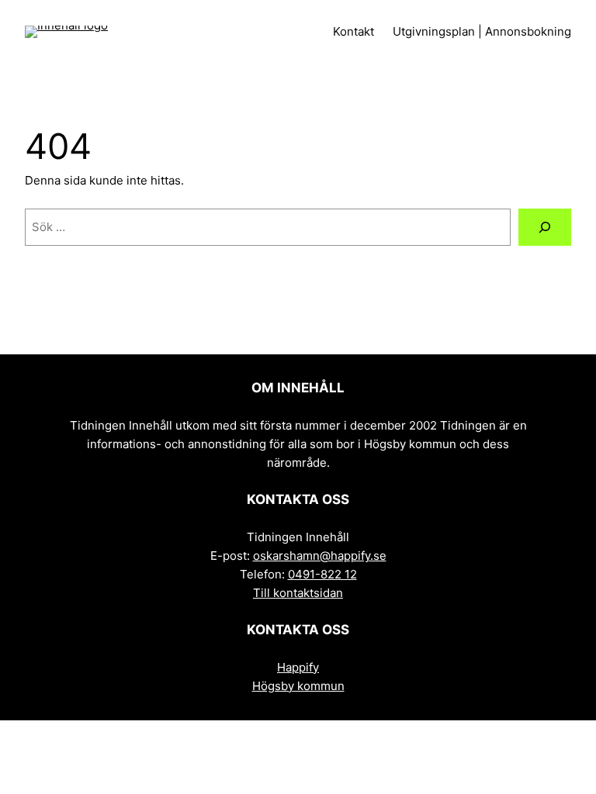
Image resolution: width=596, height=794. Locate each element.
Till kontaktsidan (298, 592)
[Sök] (544, 227)
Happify (298, 667)
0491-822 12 (322, 574)
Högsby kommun (298, 685)
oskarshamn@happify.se (319, 555)
